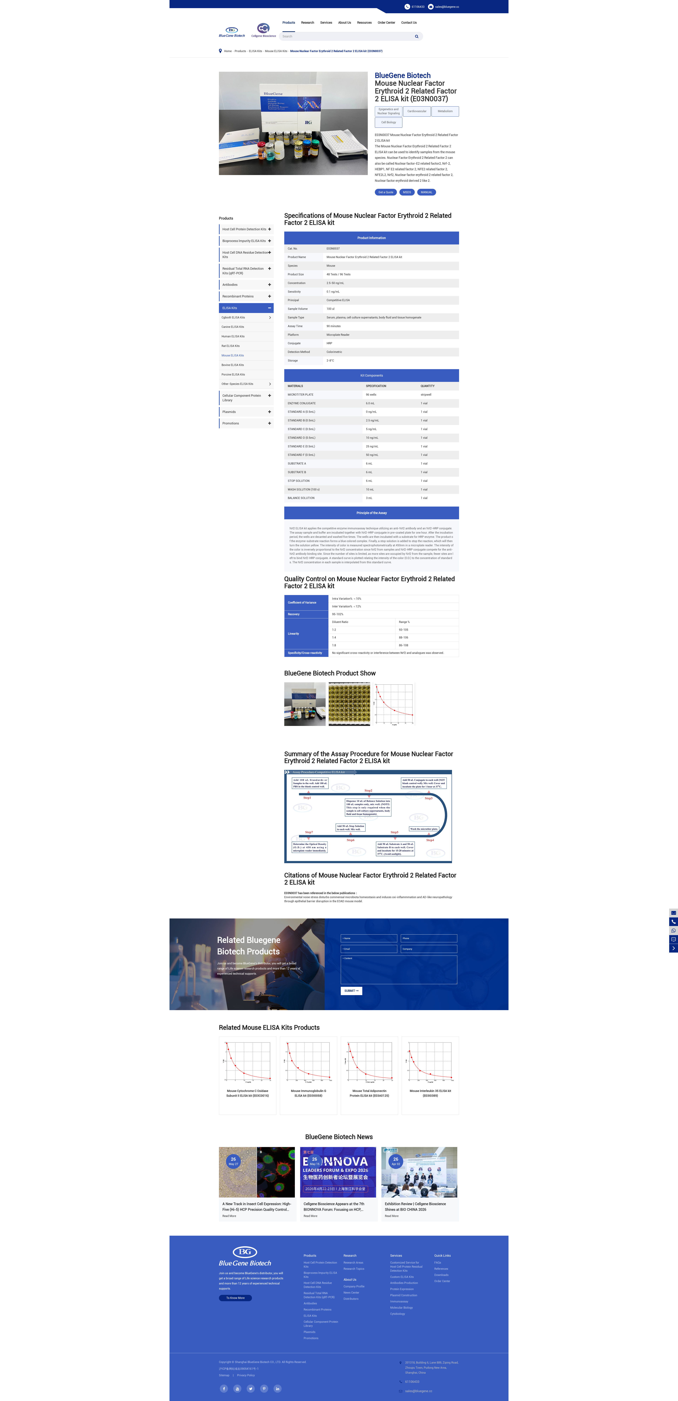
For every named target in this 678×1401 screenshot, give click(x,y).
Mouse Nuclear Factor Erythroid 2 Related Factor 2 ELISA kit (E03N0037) (336, 51)
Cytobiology (397, 1314)
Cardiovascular (417, 111)
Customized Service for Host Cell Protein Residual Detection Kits (406, 1266)
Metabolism (445, 111)
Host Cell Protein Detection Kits (244, 229)
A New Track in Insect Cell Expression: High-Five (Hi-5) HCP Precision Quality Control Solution (256, 1207)
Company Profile (354, 1286)
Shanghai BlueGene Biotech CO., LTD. (258, 1362)
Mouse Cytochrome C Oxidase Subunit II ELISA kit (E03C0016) (247, 1093)
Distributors (351, 1298)
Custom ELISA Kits (402, 1277)
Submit (350, 990)
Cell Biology (388, 122)
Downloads (441, 1275)
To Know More (235, 1298)
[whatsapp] (673, 930)
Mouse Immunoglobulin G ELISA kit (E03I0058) (308, 1093)
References (441, 1268)
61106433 (418, 6)
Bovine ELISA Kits (233, 365)
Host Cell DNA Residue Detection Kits (245, 255)
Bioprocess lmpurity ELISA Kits (244, 241)
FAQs (437, 1262)
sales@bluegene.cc (447, 6)
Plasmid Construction (403, 1295)
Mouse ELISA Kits (276, 51)
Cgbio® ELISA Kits (233, 317)
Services (326, 22)
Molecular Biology (401, 1307)
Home (228, 51)
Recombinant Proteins (238, 296)
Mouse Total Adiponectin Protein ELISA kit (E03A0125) (369, 1093)
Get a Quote (386, 192)
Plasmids (229, 412)
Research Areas (353, 1262)
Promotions (230, 423)
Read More (229, 1216)
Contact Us (409, 22)
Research (307, 22)
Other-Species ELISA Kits (237, 384)
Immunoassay (399, 1301)
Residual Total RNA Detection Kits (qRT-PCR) (243, 271)
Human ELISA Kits (233, 336)
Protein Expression (402, 1289)
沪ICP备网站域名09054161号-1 (239, 1368)
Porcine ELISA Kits (233, 374)
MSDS (407, 192)
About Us (344, 22)
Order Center (386, 22)
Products (288, 22)
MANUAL (426, 192)
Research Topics (354, 1268)
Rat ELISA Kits (231, 346)
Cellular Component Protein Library (241, 398)
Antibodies (229, 285)
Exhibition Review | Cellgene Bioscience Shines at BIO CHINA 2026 (415, 1207)
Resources (364, 22)
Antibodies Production (404, 1283)
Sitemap (224, 1375)
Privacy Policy (246, 1375)
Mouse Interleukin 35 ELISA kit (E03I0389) (430, 1093)
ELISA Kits (255, 51)
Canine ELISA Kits (233, 327)
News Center (351, 1292)
